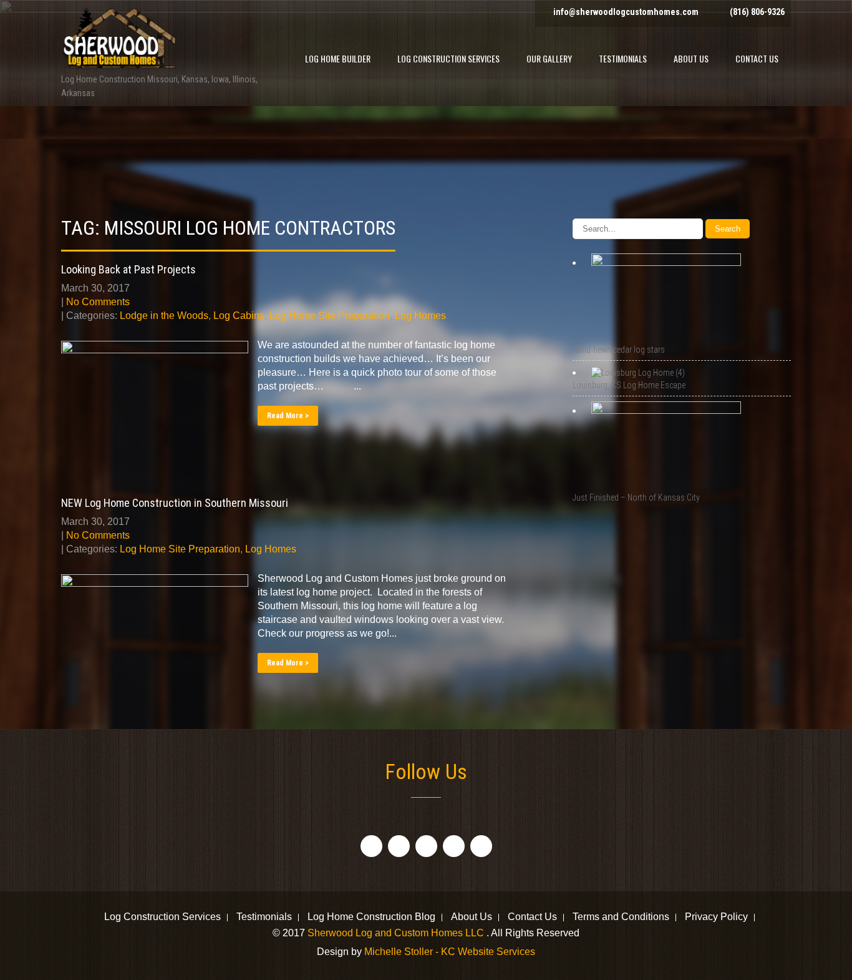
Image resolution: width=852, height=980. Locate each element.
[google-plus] (426, 846)
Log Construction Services (448, 58)
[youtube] (454, 846)
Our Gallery (549, 58)
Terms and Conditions (621, 917)
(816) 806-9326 (757, 12)
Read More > (288, 415)
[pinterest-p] (481, 846)
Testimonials (623, 58)
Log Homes (420, 315)
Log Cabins (238, 315)
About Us (691, 58)
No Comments (98, 301)
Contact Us (756, 58)
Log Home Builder (337, 58)
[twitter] (399, 846)
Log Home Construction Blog (371, 917)
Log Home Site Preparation (329, 315)
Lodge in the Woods (164, 315)
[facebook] (371, 846)
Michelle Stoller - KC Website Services (449, 951)
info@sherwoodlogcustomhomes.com (626, 12)
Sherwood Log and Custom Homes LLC (397, 933)
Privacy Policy (716, 917)
